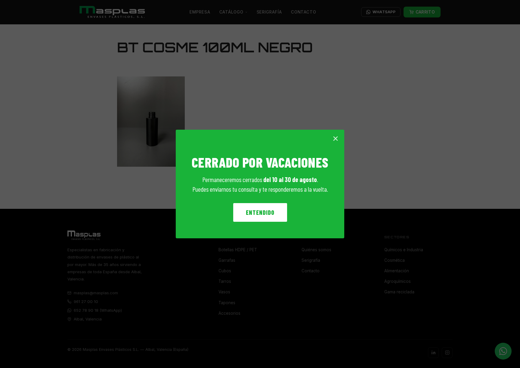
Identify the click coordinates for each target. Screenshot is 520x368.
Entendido (260, 212)
